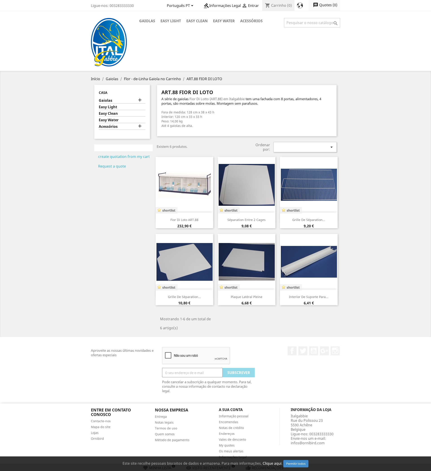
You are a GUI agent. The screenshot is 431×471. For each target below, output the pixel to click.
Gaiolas (147, 20)
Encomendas (228, 422)
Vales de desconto (232, 439)
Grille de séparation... (308, 220)
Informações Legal (222, 5)
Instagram (335, 350)
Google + (324, 350)
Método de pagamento (172, 440)
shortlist (168, 210)
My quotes (227, 445)
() (325, 5)
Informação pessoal (233, 416)
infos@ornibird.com (308, 442)
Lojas (95, 433)
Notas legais (164, 422)
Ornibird (97, 438)
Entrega (161, 416)
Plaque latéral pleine (246, 297)
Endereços (227, 433)
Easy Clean (197, 20)
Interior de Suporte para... (308, 297)
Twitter (302, 350)
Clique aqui (272, 463)
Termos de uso (166, 428)
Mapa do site (100, 427)
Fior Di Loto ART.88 (184, 220)
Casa (103, 92)
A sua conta (231, 409)
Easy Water (224, 20)
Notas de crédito (231, 428)
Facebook (292, 350)
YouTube (313, 350)
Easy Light (171, 20)
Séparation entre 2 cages (246, 220)
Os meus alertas (231, 451)
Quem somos (165, 434)
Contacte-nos (101, 421)
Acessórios (251, 20)
